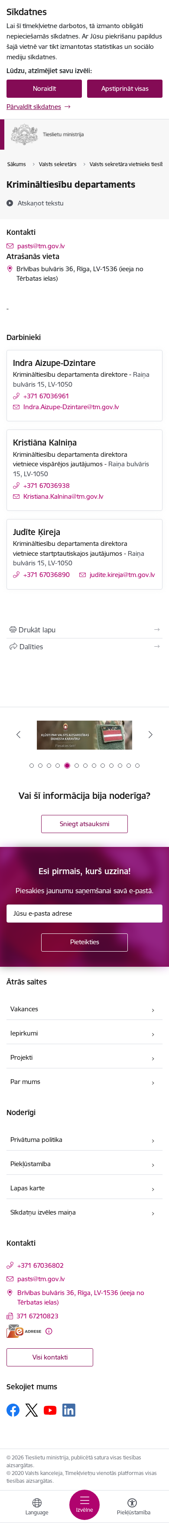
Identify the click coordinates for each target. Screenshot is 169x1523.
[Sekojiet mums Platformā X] (31, 1410)
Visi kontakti (50, 1357)
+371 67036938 (46, 485)
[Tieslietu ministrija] (84, 145)
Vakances (24, 1009)
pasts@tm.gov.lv (41, 246)
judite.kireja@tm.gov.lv (122, 575)
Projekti (21, 1057)
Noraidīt (44, 88)
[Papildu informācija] (49, 1331)
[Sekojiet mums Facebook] (13, 1410)
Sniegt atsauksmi (84, 824)
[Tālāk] (150, 734)
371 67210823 (37, 1316)
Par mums (25, 1081)
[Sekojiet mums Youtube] (50, 1409)
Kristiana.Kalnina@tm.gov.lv (63, 496)
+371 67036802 (40, 1265)
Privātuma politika (36, 1139)
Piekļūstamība (30, 1164)
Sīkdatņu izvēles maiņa (43, 1212)
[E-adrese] (23, 1331)
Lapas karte (27, 1188)
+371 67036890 (46, 575)
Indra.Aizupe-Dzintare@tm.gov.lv (71, 407)
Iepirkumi (24, 1033)
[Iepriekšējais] (18, 734)
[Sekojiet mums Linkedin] (68, 1410)
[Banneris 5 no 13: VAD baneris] (84, 735)
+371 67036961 (46, 396)
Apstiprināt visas (125, 88)
